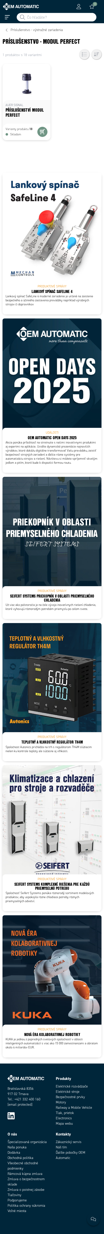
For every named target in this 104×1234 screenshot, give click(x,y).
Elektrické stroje (68, 1092)
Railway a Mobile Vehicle (74, 1107)
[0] (91, 6)
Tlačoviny (14, 1195)
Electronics (64, 1118)
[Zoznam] (84, 54)
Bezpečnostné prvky (70, 1097)
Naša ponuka (17, 1147)
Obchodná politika (20, 1158)
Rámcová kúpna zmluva (25, 1174)
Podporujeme (17, 1200)
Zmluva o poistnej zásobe (26, 1190)
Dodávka (14, 1152)
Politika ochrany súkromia (26, 1205)
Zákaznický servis (68, 1142)
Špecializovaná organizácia (27, 1142)
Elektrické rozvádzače (72, 1086)
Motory (61, 1102)
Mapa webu (64, 1123)
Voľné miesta (17, 1211)
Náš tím (61, 1147)
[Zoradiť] (96, 54)
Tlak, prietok (65, 1113)
